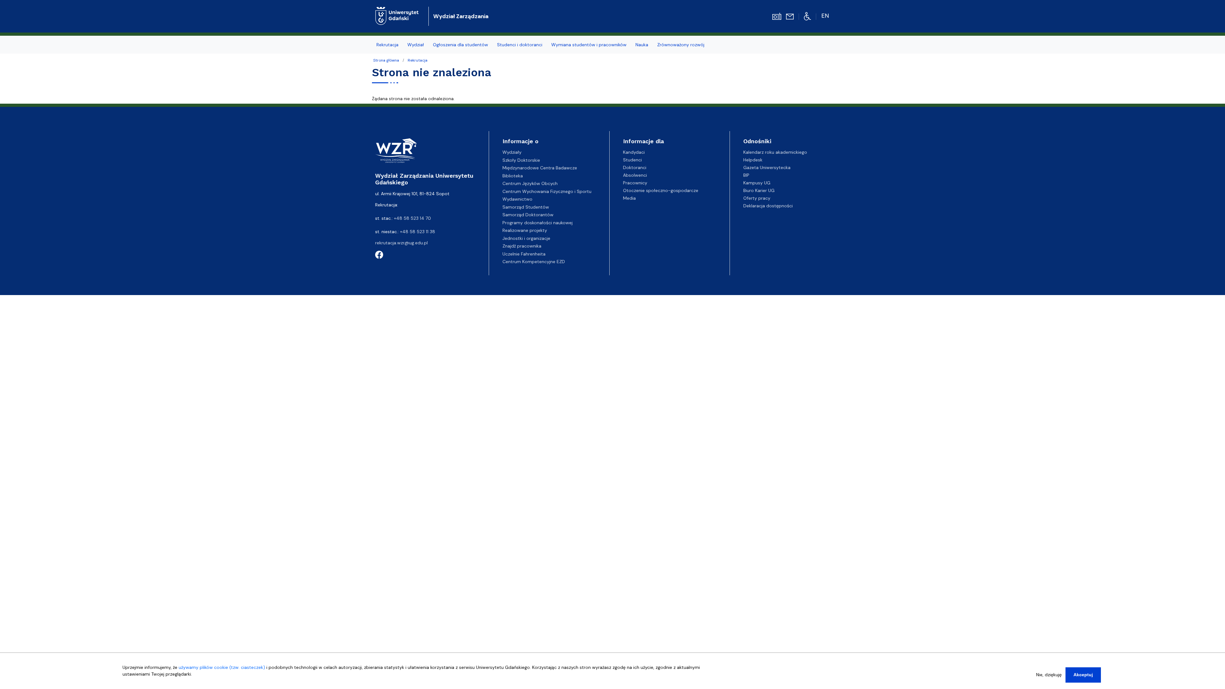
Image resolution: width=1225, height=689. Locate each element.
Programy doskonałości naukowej (537, 223)
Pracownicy (635, 183)
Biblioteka (512, 176)
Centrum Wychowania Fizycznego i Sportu (546, 191)
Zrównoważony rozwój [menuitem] (680, 45)
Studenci (632, 160)
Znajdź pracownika (521, 246)
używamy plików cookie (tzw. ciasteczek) (222, 667)
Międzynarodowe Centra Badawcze (539, 168)
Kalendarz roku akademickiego (775, 152)
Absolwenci (635, 175)
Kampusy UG (756, 183)
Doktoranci (634, 167)
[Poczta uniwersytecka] (790, 16)
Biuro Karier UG (759, 190)
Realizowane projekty (524, 230)
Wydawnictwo (517, 199)
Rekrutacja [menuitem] (387, 45)
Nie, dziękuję (1049, 675)
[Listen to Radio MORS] (776, 16)
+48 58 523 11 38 (417, 231)
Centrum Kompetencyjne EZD (533, 261)
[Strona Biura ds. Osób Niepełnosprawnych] (807, 16)
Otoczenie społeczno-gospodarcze (660, 190)
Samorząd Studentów (525, 207)
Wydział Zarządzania (460, 16)
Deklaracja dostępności (768, 206)
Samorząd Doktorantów (527, 215)
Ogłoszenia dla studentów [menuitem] (460, 45)
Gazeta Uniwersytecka (767, 167)
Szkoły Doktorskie (521, 160)
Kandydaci (634, 152)
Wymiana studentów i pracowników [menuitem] (589, 45)
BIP (746, 175)
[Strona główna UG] (397, 11)
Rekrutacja (417, 60)
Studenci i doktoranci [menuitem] (519, 45)
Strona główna (386, 60)
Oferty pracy (756, 198)
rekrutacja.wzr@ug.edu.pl (401, 243)
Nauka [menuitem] (641, 45)
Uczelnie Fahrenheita (524, 254)
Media (629, 198)
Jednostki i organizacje (526, 238)
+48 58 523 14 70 (412, 218)
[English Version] (825, 16)
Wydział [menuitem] (415, 45)
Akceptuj (1083, 674)
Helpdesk (752, 160)
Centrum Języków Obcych (530, 183)
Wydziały (512, 152)
